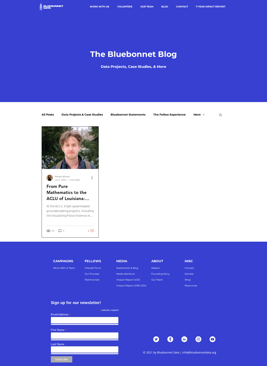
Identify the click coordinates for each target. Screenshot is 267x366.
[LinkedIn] (184, 339)
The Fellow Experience (169, 114)
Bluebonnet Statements (128, 114)
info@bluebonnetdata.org (199, 352)
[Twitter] (156, 339)
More (197, 114)
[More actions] (93, 177)
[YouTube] (212, 339)
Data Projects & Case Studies (82, 114)
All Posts (48, 114)
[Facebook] (170, 339)
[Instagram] (198, 339)
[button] (220, 115)
